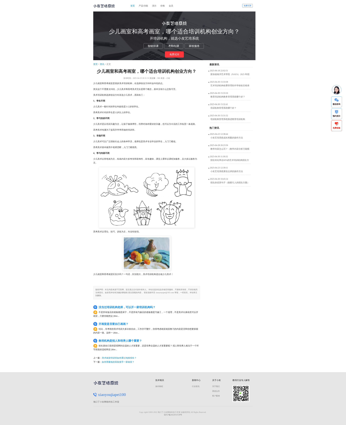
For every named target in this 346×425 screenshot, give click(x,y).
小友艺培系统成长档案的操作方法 (226, 138)
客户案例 (216, 396)
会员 (171, 6)
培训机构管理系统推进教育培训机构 (227, 119)
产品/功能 (143, 6)
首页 (132, 6)
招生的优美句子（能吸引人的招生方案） (229, 182)
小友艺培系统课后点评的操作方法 (226, 171)
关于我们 (216, 386)
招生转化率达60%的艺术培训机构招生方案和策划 (229, 161)
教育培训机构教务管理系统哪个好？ (227, 97)
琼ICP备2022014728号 (173, 415)
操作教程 (159, 386)
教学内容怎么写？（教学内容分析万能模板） (229, 150)
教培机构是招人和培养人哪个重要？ (120, 340)
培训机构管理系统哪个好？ (223, 108)
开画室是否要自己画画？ (113, 323)
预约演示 (336, 116)
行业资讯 (195, 386)
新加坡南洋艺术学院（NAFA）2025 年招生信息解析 (229, 75)
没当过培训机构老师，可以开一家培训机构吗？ (127, 307)
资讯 (102, 64)
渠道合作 (216, 391)
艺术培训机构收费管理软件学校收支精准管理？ (229, 86)
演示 (154, 6)
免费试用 (247, 6)
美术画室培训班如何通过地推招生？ (119, 358)
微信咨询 (336, 104)
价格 (162, 6)
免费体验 (336, 128)
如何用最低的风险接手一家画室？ (118, 362)
